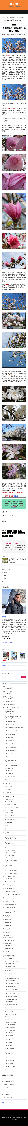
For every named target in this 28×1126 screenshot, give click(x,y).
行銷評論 (7, 932)
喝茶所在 (8, 973)
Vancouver (10, 747)
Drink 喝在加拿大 (9, 957)
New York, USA (10, 850)
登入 (3, 1102)
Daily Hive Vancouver (9, 1084)
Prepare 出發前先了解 (8, 907)
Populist (5, 1091)
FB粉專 (5, 572)
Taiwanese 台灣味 (12, 993)
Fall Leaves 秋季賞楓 (9, 888)
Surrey (9, 744)
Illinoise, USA (9, 842)
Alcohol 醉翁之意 (10, 958)
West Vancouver (12, 757)
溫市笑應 (14, 4)
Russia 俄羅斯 (8, 799)
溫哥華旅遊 (21, 533)
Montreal (10, 770)
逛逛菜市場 (8, 1019)
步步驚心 (15, 533)
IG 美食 (5, 575)
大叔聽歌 (7, 912)
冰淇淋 (9, 1001)
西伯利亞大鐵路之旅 (11, 807)
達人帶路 (5, 952)
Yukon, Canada (10, 776)
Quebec (10, 773)
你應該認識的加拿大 (9, 904)
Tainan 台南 (9, 822)
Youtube (6, 582)
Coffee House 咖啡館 (11, 961)
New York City (11, 852)
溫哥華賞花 (5, 535)
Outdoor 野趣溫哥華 (9, 898)
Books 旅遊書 (6, 696)
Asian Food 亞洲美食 (11, 978)
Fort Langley (11, 724)
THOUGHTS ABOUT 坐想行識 (10, 911)
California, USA (9, 837)
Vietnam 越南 (8, 865)
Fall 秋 (9, 1053)
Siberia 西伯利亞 (10, 804)
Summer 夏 (10, 1063)
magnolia (10, 530)
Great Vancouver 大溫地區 (14, 727)
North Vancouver (12, 731)
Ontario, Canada (10, 760)
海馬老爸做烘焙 (8, 937)
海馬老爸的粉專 (6, 665)
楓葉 (9, 1042)
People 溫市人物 (8, 901)
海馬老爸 (4, 616)
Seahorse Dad (6, 34)
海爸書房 (7, 925)
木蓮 (4, 533)
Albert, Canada (10, 711)
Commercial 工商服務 (8, 704)
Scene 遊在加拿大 (9, 1022)
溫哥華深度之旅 (8, 701)
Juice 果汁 (8, 970)
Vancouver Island (12, 750)
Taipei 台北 (9, 825)
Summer (10, 1060)
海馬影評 (7, 929)
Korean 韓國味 (11, 989)
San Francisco (11, 838)
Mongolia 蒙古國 (8, 796)
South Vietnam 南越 (11, 873)
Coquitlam (10, 721)
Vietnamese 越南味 (12, 996)
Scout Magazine (7, 1087)
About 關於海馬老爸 (7, 686)
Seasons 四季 (9, 1052)
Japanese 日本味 (12, 986)
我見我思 (7, 916)
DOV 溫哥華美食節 (9, 885)
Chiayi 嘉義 (9, 812)
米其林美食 (5, 943)
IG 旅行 (5, 578)
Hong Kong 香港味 (12, 983)
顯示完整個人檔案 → (7, 642)
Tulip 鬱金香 (11, 1032)
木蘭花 (14, 24)
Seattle (9, 862)
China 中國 (7, 783)
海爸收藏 (7, 922)
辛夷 (11, 535)
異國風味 (8, 1007)
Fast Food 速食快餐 (10, 1004)
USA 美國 (7, 832)
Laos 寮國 (7, 792)
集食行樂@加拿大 (7, 955)
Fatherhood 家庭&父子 (10, 891)
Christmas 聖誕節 (9, 881)
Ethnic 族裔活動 (10, 1027)
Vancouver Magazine (9, 1081)
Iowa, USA (8, 847)
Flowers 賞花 (9, 1030)
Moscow (8, 801)
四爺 (15, 530)
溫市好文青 (7, 693)
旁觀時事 (7, 919)
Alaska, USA (9, 833)
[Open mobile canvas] (2, 11)
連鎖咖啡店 (10, 966)
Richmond (10, 734)
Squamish (10, 737)
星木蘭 (20, 530)
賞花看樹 (8, 1070)
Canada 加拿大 (8, 709)
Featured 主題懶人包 (8, 876)
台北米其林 (7, 945)
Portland (10, 857)
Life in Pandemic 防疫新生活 (11, 894)
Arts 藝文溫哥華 (7, 691)
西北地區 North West (11, 779)
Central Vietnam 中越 (11, 867)
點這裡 (16, 496)
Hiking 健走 (9, 1048)
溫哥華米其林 (8, 948)
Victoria (10, 753)
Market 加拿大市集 (9, 1014)
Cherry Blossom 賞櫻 (10, 878)
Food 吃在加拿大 (8, 976)
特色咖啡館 (10, 963)
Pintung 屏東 (9, 819)
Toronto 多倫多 (11, 765)
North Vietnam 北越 (11, 870)
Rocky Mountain (12, 713)
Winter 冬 (10, 1066)
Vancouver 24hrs (8, 1094)
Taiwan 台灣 (8, 810)
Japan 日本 (7, 786)
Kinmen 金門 (9, 815)
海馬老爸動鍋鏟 (8, 940)
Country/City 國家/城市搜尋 (9, 707)
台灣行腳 (8, 828)
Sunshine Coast (11, 740)
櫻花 (9, 1045)
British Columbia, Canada (12, 716)
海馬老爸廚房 (6, 935)
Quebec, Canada (10, 768)
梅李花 (9, 1039)
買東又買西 (8, 1016)
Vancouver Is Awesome (9, 1078)
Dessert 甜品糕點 (10, 999)
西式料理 (8, 1011)
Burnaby (10, 718)
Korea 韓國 (7, 789)
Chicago (10, 843)
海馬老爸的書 (8, 688)
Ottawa (10, 762)
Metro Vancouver (8, 1097)
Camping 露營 (9, 1024)
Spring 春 (10, 1057)
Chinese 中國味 (11, 980)
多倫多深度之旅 (8, 698)
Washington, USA (10, 860)
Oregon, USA (9, 855)
